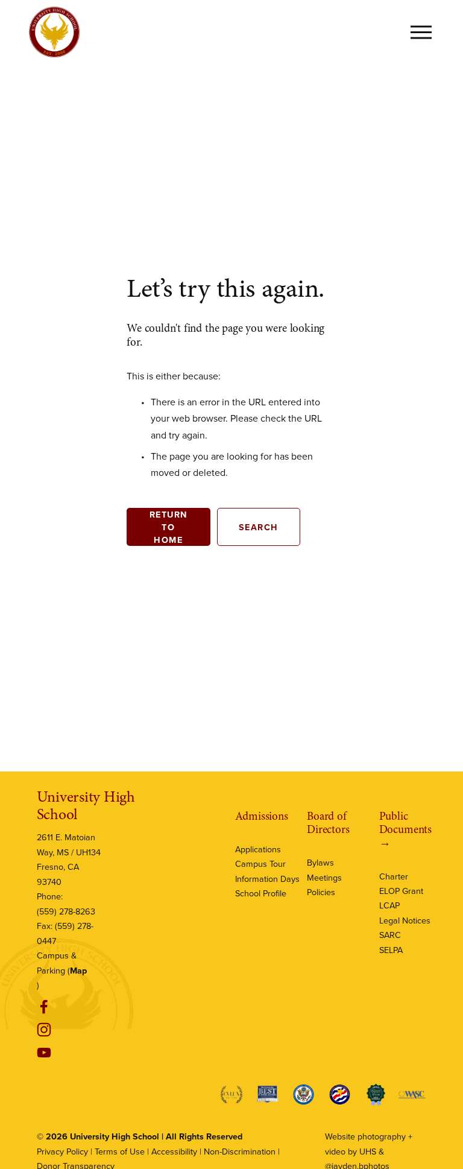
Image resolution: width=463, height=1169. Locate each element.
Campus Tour (260, 863)
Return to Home (168, 527)
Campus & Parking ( (62, 962)
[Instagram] (44, 1029)
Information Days (267, 878)
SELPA (391, 949)
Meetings (324, 877)
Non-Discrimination (240, 1151)
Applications (258, 849)
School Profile (260, 893)
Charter (393, 876)
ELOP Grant (401, 890)
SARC (390, 934)
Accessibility (174, 1151)
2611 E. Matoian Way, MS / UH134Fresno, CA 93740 (69, 859)
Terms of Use (120, 1151)
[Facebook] (44, 1007)
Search (259, 527)
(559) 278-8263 (66, 911)
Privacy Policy (62, 1151)
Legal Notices (404, 920)
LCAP (389, 905)
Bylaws (320, 862)
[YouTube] (44, 1052)
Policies (321, 891)
